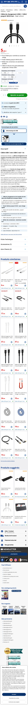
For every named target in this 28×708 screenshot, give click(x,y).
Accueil (3, 9)
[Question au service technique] (7, 116)
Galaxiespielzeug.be (7, 638)
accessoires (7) (6, 244)
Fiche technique (7, 239)
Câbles (16, 9)
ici (7, 690)
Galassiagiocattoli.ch (7, 627)
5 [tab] (18, 46)
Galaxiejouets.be (7, 635)
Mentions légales (7, 574)
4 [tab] (16, 46)
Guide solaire (6, 582)
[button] (9, 88)
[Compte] (22, 2)
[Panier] (26, 2)
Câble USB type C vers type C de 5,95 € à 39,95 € (11, 234)
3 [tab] (14, 46)
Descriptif (4, 149)
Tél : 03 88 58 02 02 (9, 532)
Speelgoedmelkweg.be (8, 640)
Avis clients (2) (6, 249)
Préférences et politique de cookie (10, 576)
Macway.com (6, 642)
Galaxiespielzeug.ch (7, 625)
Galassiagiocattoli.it (7, 631)
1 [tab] (9, 46)
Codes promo (6, 578)
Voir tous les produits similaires (8, 461)
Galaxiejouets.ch (7, 623)
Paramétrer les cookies (14, 698)
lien (15, 678)
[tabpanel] (14, 32)
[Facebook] (2, 116)
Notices (5, 580)
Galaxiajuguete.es (7, 629)
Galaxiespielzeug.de (7, 621)
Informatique (9, 9)
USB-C (8, 11)
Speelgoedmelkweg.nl (8, 633)
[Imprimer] (4, 116)
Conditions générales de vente (10, 572)
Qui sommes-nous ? (7, 568)
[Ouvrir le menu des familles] (2, 2)
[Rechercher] (25, 6)
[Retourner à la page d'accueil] (12, 2)
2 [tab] (12, 46)
